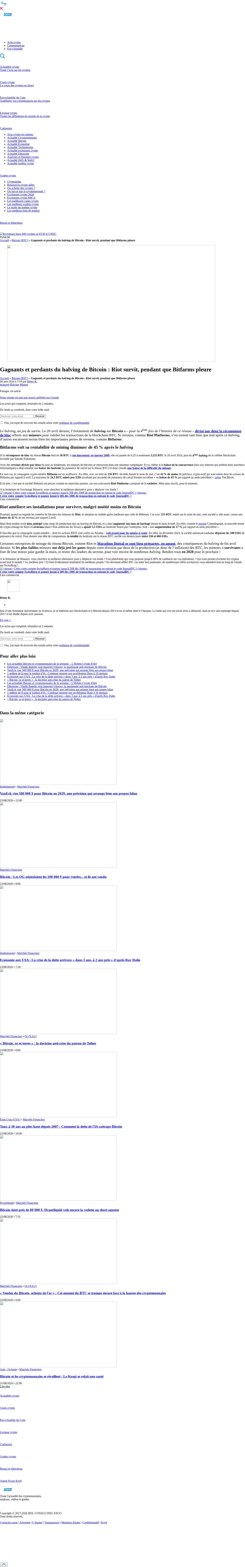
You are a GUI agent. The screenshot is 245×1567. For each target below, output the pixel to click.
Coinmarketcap (15, 45)
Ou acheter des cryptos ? (21, 188)
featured (4, 384)
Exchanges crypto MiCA (21, 197)
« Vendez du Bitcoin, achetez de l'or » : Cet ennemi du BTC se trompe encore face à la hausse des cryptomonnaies (83, 1293)
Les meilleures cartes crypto (23, 200)
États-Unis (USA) (10, 1119)
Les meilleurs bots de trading (23, 210)
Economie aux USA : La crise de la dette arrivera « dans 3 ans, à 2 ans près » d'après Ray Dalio (61, 676)
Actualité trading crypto (20, 163)
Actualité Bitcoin (16, 140)
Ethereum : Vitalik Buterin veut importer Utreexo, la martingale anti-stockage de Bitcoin (57, 666)
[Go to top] (4, 1565)
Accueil (4, 240)
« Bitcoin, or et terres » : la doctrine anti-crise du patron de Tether (44, 679)
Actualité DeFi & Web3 (20, 160)
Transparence (51, 1522)
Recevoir (39, 416)
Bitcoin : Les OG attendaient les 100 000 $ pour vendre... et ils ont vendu (53, 877)
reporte (202, 523)
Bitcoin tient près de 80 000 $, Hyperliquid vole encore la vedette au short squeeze (59, 1210)
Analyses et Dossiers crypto (23, 156)
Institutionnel (7, 786)
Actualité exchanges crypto (22, 150)
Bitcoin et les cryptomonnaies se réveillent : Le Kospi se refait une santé (51, 1376)
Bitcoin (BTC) (20, 240)
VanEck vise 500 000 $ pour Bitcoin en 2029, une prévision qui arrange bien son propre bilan (60, 670)
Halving (14, 384)
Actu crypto (14, 42)
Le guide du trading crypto (22, 207)
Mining (24, 384)
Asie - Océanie (8, 1369)
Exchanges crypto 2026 (20, 194)
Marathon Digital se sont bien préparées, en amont (136, 543)
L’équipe (37, 1522)
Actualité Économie (18, 144)
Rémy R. (32, 381)
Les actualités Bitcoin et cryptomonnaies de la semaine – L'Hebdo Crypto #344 (52, 663)
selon (218, 477)
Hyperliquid (7, 1202)
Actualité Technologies (20, 147)
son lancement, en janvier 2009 (90, 455)
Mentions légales (70, 1522)
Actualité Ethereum (18, 153)
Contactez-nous (9, 1522)
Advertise (24, 1522)
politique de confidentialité (74, 422)
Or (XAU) (31, 1036)
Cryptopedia (14, 181)
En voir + (5, 620)
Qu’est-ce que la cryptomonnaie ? (26, 191)
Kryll (104, 1522)
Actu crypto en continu (20, 134)
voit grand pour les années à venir (126, 532)
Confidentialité (90, 1522)
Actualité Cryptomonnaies (22, 137)
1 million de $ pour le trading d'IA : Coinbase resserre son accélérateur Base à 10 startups (57, 673)
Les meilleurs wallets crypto (23, 204)
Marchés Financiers (28, 786)
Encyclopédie (15, 48)
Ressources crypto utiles (20, 184)
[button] (122, 5)
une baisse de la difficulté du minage (149, 468)
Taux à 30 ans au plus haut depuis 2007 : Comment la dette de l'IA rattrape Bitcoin (61, 1126)
